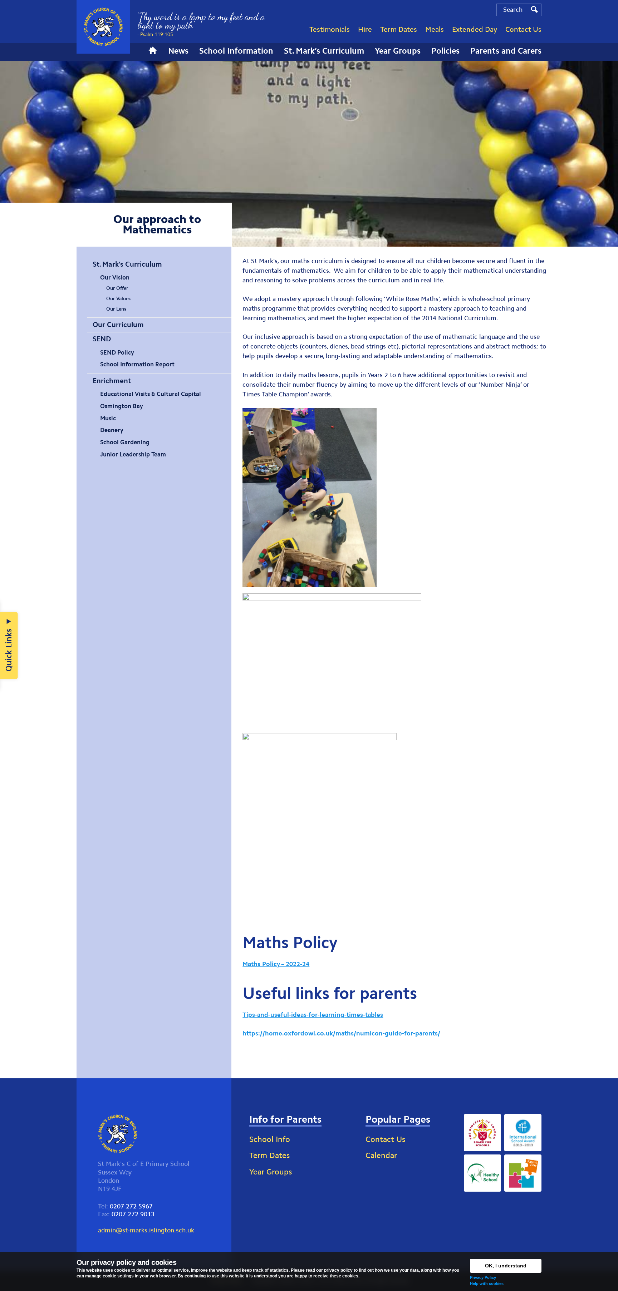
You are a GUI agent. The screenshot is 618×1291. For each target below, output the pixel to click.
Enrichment (112, 380)
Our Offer (117, 288)
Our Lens (116, 309)
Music (108, 418)
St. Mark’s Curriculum (127, 264)
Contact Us (385, 1139)
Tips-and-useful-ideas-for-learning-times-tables (312, 1015)
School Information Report (137, 364)
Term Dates (269, 1155)
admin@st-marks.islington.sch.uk (146, 1230)
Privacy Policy (483, 1277)
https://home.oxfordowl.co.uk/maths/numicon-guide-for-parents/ (341, 1033)
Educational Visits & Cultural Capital (150, 393)
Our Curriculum (118, 324)
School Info (269, 1139)
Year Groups (270, 1171)
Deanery (111, 430)
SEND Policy (117, 352)
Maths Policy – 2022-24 (275, 964)
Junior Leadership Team (133, 454)
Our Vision (114, 277)
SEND (102, 339)
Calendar (381, 1155)
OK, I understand (505, 1265)
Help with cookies (487, 1283)
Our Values (118, 299)
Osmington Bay (121, 406)
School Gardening (124, 442)
